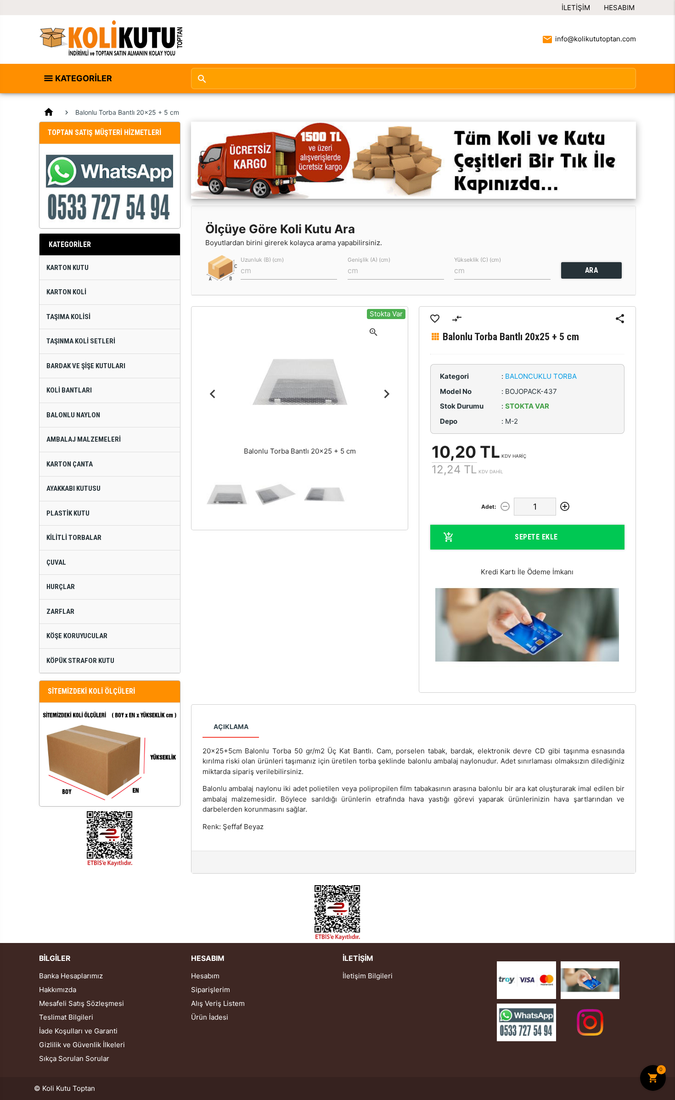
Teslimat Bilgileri (66, 1017)
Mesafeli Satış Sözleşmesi (81, 1003)
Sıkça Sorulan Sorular (74, 1058)
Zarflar (60, 611)
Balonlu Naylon (73, 415)
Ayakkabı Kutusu (73, 488)
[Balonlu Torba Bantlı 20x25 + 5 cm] (226, 494)
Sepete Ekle (536, 537)
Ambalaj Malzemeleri (83, 439)
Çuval (56, 562)
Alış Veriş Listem (218, 1003)
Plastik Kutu (68, 513)
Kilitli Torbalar (73, 537)
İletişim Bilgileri (368, 975)
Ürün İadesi (209, 1017)
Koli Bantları (69, 390)
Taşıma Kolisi (68, 317)
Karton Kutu (67, 268)
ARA (591, 270)
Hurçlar (60, 587)
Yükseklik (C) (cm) (477, 259)
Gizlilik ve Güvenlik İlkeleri (82, 1044)
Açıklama (231, 726)
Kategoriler (83, 78)
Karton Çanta (69, 464)
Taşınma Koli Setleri (80, 341)
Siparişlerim (210, 989)
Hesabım (619, 7)
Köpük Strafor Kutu (80, 661)
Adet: (488, 506)
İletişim (576, 7)
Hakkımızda (57, 989)
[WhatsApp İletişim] (526, 1021)
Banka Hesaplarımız (71, 975)
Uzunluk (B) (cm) (262, 259)
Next (386, 393)
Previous (212, 393)
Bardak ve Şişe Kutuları (85, 366)
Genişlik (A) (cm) (369, 259)
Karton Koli (66, 292)
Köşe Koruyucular (76, 636)
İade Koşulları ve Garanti (78, 1031)
